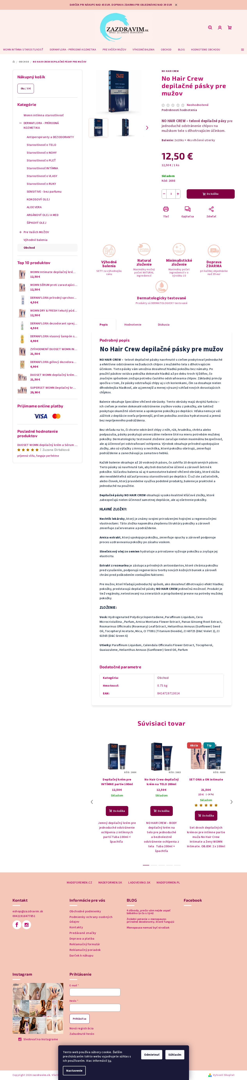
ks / (26, 89)
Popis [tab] (104, 324)
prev (92, 802)
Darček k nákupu (81, 955)
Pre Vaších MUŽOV (36, 232)
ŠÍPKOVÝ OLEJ (36, 223)
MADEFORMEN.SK (110, 882)
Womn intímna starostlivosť (44, 115)
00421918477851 (24, 916)
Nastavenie (74, 1071)
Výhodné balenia (36, 240)
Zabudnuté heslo (82, 1034)
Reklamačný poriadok (85, 950)
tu (109, 1061)
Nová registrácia (82, 1028)
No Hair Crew (170, 71)
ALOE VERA (34, 207)
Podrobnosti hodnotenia (179, 110)
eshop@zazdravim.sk (27, 911)
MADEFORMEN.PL (168, 882)
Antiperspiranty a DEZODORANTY (50, 137)
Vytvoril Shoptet (224, 1075)
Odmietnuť (151, 1055)
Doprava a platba (82, 938)
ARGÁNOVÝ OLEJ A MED (43, 215)
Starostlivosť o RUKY (41, 184)
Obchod (29, 248)
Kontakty (76, 927)
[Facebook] (16, 924)
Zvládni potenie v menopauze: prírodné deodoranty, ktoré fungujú (150, 920)
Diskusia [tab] (164, 324)
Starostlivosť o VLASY (42, 176)
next (231, 802)
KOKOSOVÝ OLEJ (38, 199)
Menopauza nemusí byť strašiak (148, 927)
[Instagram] (26, 924)
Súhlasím (174, 1055)
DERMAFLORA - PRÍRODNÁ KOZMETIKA (41, 125)
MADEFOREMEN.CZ (79, 882)
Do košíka (212, 194)
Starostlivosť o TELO (41, 145)
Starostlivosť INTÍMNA (42, 168)
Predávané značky (83, 933)
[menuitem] (23, 49)
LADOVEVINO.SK (139, 882)
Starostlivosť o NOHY (42, 153)
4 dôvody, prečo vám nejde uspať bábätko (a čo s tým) (149, 911)
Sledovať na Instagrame (40, 1039)
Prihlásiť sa (79, 1019)
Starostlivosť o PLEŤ (41, 160)
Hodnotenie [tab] (133, 324)
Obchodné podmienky (85, 911)
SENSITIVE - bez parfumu (44, 191)
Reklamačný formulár (85, 944)
